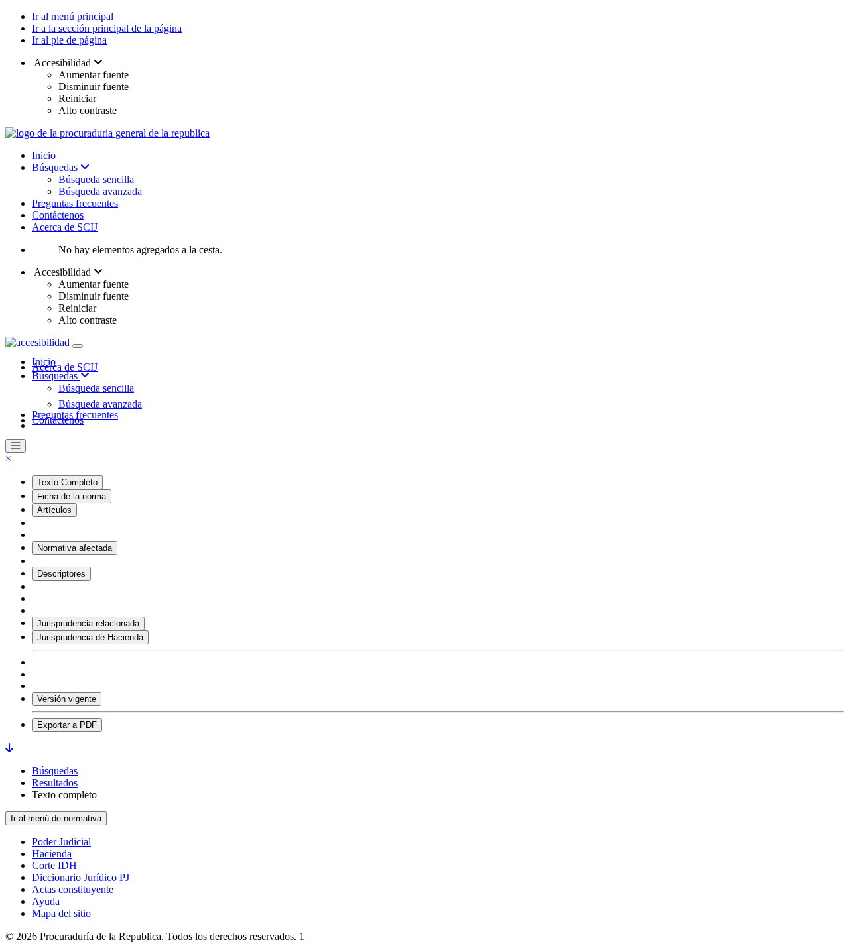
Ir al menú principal (72, 16)
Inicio (44, 155)
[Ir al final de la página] (9, 748)
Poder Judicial (61, 841)
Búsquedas (56, 167)
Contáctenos (58, 215)
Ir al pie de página (69, 40)
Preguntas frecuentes (75, 203)
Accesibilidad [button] (63, 62)
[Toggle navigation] (77, 346)
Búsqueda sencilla (96, 179)
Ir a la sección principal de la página (107, 28)
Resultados (55, 782)
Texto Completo (67, 482)
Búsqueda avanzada (100, 191)
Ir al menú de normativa (56, 818)
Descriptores (61, 574)
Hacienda (52, 853)
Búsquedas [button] (56, 375)
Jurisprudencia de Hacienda (90, 637)
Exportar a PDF (67, 725)
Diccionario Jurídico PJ (80, 877)
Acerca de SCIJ (65, 227)
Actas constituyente (72, 889)
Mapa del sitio (61, 913)
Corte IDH (54, 865)
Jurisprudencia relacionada (88, 623)
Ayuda (46, 901)
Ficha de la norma (71, 496)
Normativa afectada (74, 548)
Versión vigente (66, 699)
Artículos (54, 510)
